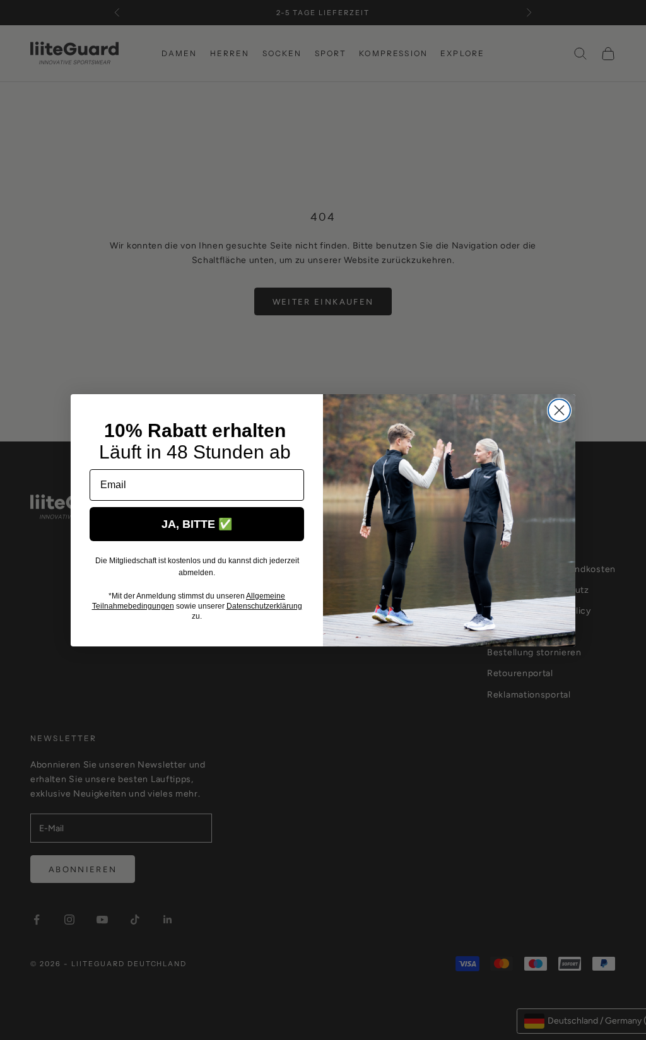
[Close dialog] (559, 410)
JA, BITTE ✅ (197, 524)
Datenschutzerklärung (264, 606)
